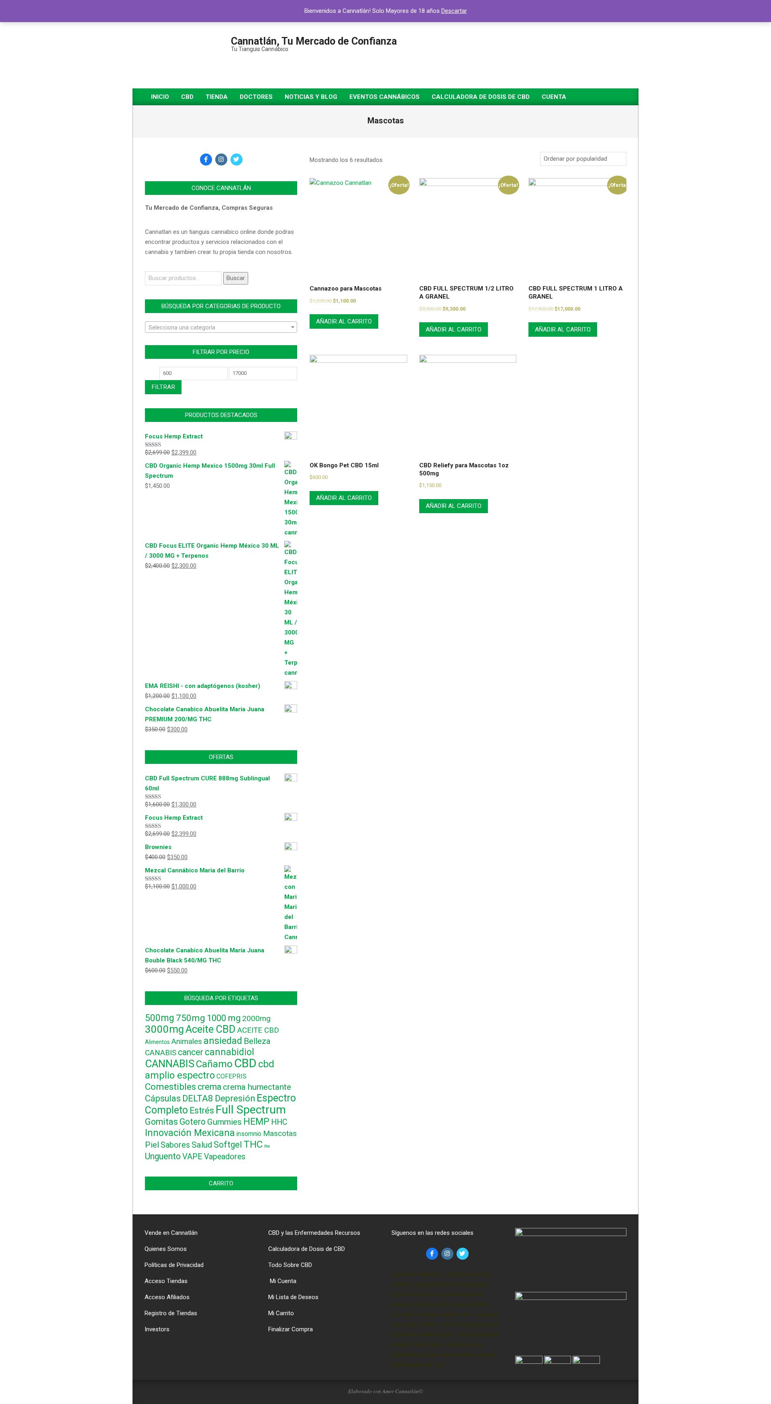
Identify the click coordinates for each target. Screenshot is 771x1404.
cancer (190, 1052)
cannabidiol (229, 1052)
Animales (186, 1041)
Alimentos (157, 1042)
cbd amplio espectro (209, 1069)
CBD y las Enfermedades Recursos (314, 1232)
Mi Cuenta (282, 1281)
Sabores (175, 1145)
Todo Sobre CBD (290, 1265)
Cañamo (214, 1064)
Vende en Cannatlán (171, 1232)
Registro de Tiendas (171, 1313)
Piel (152, 1145)
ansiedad (223, 1040)
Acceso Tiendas (166, 1281)
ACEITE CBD (258, 1030)
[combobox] (221, 327)
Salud (202, 1145)
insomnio (249, 1134)
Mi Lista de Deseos (293, 1297)
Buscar (235, 278)
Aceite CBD (211, 1029)
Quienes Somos (166, 1249)
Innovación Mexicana (190, 1132)
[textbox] (221, 327)
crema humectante (257, 1087)
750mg (190, 1018)
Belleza (257, 1041)
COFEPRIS (231, 1076)
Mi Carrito (281, 1313)
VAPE (192, 1156)
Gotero (192, 1122)
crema (209, 1087)
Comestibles (170, 1086)
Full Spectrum (251, 1109)
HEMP (256, 1121)
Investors (157, 1329)
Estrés (202, 1110)
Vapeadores (224, 1156)
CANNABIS (169, 1064)
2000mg (256, 1018)
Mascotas (280, 1133)
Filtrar (163, 387)
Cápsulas (163, 1098)
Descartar (454, 10)
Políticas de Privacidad (174, 1265)
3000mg (164, 1029)
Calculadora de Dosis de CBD (306, 1249)
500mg (159, 1018)
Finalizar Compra (290, 1329)
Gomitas (161, 1122)
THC (253, 1144)
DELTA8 (197, 1098)
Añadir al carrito (344, 321)
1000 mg (224, 1018)
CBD (245, 1063)
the (267, 1146)
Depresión (235, 1098)
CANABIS (160, 1052)
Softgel (228, 1145)
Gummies (224, 1122)
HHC (279, 1122)
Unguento (163, 1156)
